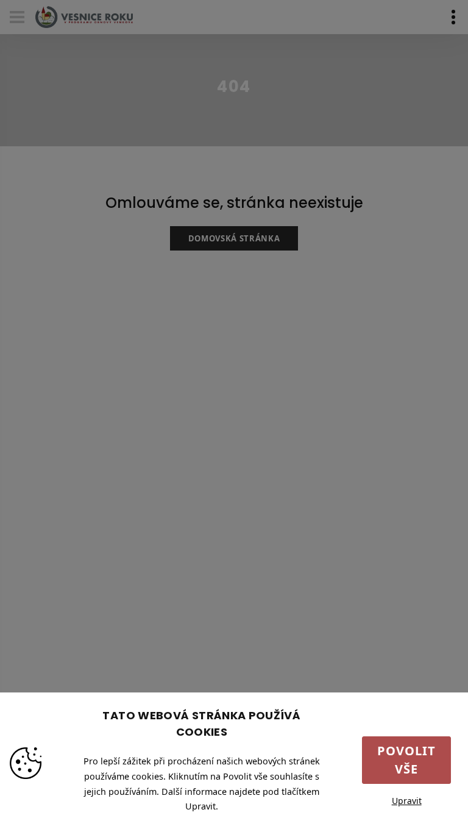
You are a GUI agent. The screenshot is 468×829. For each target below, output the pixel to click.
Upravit (407, 800)
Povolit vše (406, 759)
